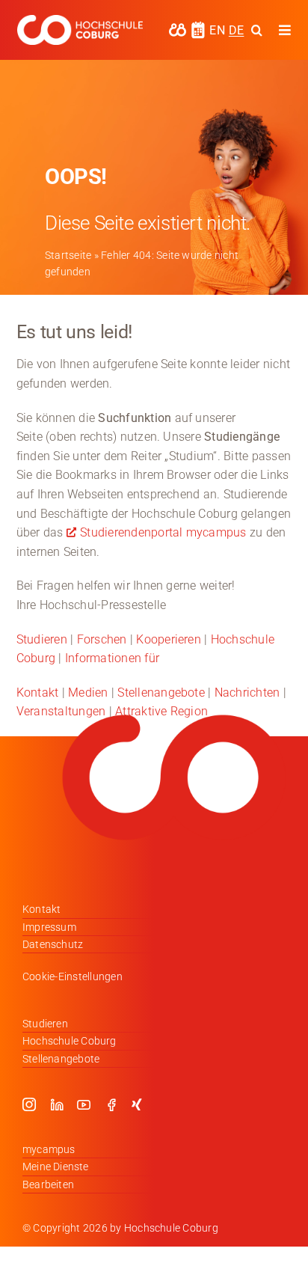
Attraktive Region (161, 711)
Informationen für (112, 658)
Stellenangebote (161, 692)
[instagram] (29, 1104)
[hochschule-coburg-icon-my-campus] (177, 28)
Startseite (68, 255)
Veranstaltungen (61, 711)
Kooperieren (168, 639)
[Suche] (256, 30)
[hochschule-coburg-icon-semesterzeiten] (198, 26)
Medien (88, 692)
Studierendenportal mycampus (163, 532)
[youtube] (83, 1104)
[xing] (137, 1104)
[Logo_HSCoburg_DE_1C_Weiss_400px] (80, 20)
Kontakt (37, 692)
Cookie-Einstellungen (72, 976)
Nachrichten (247, 692)
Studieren (41, 639)
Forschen (102, 639)
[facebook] (111, 1104)
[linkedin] (57, 1104)
